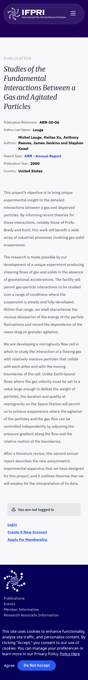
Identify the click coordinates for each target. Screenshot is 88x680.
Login (12, 524)
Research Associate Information (31, 615)
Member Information (21, 609)
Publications (14, 598)
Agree (9, 665)
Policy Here (70, 653)
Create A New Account (27, 532)
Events (9, 603)
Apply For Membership (27, 539)
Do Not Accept (37, 665)
